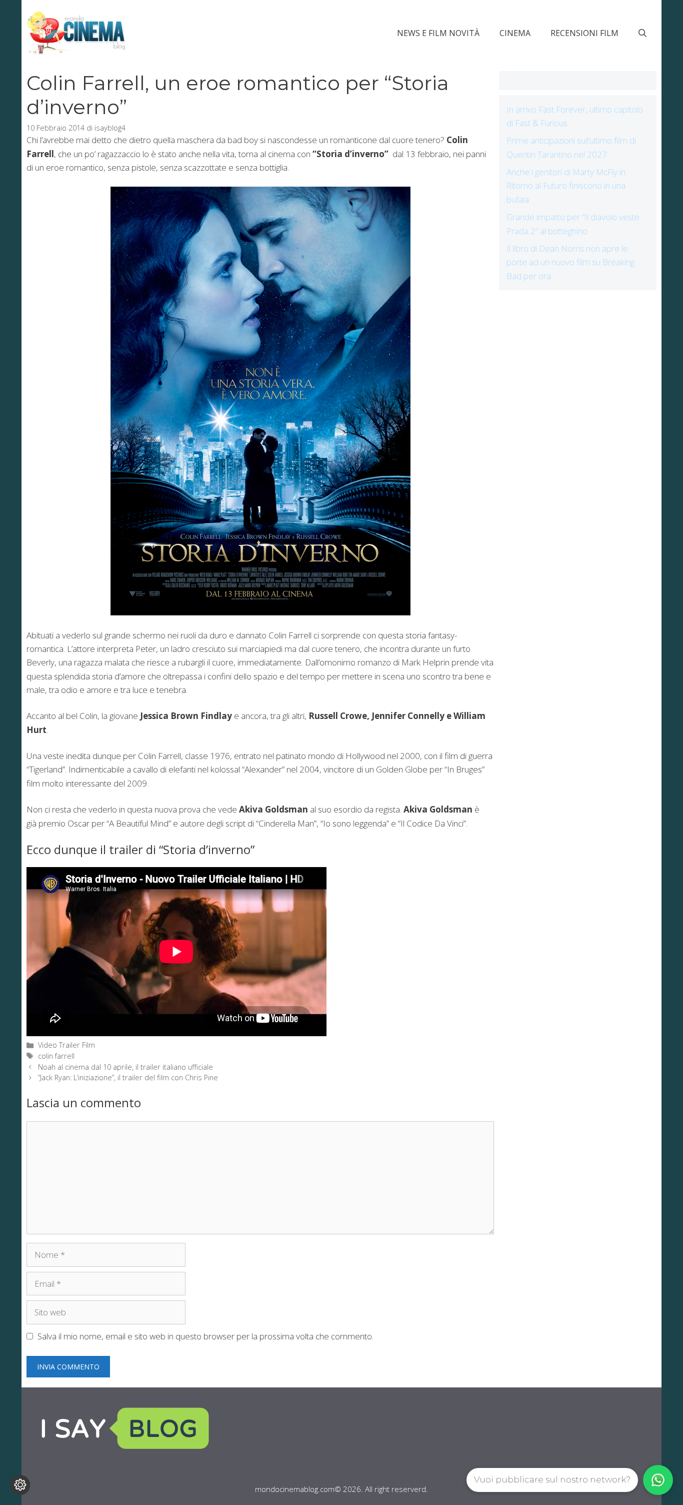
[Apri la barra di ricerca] (642, 33)
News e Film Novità (438, 33)
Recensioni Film (584, 33)
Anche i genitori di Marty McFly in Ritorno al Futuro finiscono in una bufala (566, 185)
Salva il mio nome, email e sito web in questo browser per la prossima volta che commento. (206, 1336)
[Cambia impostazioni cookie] (20, 1485)
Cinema (515, 33)
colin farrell (56, 1056)
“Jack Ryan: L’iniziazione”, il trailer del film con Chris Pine (128, 1077)
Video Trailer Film (66, 1045)
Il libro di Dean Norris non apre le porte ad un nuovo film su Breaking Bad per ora (570, 262)
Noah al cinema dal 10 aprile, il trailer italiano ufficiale (125, 1067)
